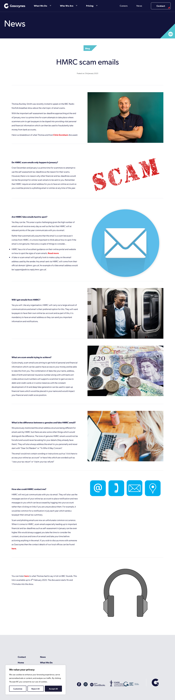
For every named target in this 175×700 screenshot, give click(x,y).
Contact (161, 5)
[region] (35, 680)
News (139, 5)
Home (21, 662)
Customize (17, 688)
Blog (87, 48)
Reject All (35, 688)
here (14, 548)
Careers (124, 5)
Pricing (90, 5)
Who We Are (66, 5)
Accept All (53, 688)
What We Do (40, 5)
